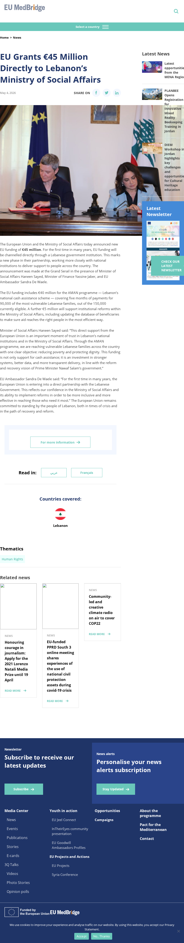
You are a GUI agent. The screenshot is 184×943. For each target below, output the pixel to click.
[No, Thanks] (178, 931)
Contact (147, 838)
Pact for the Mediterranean (153, 827)
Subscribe (20, 789)
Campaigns (104, 819)
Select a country (88, 27)
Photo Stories (18, 882)
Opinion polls (18, 891)
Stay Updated (113, 789)
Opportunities (107, 810)
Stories (13, 846)
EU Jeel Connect (64, 819)
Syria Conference (65, 874)
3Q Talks (11, 864)
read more (13, 691)
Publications (17, 837)
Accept (82, 936)
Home (4, 37)
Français (86, 472)
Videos (12, 873)
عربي (53, 472)
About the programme (150, 813)
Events (12, 828)
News (17, 37)
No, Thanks (101, 936)
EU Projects (60, 865)
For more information (57, 442)
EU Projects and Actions (69, 856)
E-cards (13, 855)
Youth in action (63, 810)
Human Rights (12, 559)
